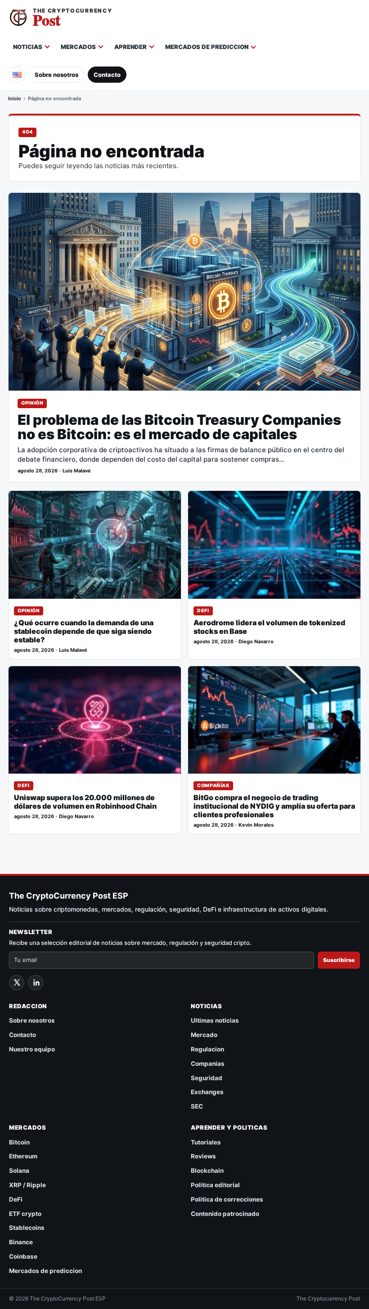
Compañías (213, 785)
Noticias (27, 46)
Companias (208, 1063)
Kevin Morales (256, 825)
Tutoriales (206, 1142)
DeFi (203, 611)
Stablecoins (27, 1227)
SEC (197, 1106)
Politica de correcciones (227, 1199)
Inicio (14, 98)
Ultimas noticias (215, 1020)
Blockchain (207, 1170)
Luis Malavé (77, 471)
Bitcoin (19, 1142)
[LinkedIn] (35, 982)
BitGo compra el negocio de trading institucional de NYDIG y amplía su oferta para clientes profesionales (274, 806)
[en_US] (17, 75)
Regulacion (207, 1049)
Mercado (204, 1034)
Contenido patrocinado (225, 1213)
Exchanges (207, 1091)
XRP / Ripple (27, 1185)
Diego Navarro (256, 642)
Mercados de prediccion (206, 46)
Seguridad (206, 1078)
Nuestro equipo (32, 1049)
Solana (19, 1170)
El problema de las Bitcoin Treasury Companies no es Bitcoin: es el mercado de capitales (179, 427)
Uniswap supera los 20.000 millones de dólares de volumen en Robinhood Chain (85, 801)
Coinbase (23, 1256)
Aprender (130, 46)
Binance (21, 1242)
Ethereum (23, 1156)
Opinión (32, 403)
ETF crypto (25, 1213)
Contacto (107, 74)
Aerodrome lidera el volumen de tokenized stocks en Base (269, 627)
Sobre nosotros (56, 74)
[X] (16, 982)
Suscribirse (339, 960)
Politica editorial (215, 1185)
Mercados (78, 46)
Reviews (203, 1156)
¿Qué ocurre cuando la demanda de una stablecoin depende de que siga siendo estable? (83, 631)
